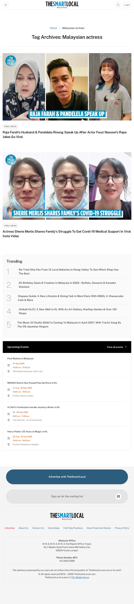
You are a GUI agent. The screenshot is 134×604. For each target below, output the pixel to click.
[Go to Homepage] (62, 4)
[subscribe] (118, 496)
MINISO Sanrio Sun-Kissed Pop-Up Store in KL (32, 383)
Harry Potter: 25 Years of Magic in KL (27, 431)
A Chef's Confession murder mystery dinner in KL (33, 407)
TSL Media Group (80, 577)
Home (53, 28)
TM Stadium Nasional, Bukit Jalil (28, 371)
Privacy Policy (122, 528)
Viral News (10, 126)
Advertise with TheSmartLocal (67, 476)
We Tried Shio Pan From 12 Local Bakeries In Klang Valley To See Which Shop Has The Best (68, 271)
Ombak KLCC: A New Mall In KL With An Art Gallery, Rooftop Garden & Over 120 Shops (68, 311)
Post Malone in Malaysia (20, 358)
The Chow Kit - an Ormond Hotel (27, 420)
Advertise (10, 528)
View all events (115, 347)
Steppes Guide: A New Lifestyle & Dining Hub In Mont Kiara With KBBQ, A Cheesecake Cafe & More (70, 298)
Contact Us (38, 528)
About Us (23, 528)
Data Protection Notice (99, 528)
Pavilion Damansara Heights (26, 444)
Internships (53, 528)
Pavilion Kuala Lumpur (23, 396)
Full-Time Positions (73, 528)
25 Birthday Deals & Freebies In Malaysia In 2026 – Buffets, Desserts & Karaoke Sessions (67, 284)
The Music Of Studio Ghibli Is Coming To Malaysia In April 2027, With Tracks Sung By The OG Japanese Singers (69, 324)
